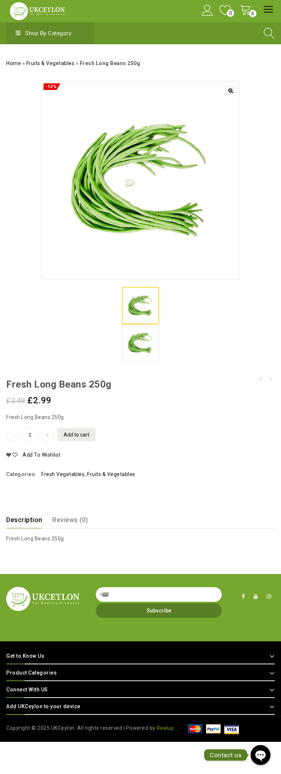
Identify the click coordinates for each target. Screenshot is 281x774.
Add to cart (76, 435)
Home (13, 63)
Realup (165, 728)
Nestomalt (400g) (260, 379)
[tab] (28, 519)
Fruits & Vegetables (50, 63)
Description (24, 520)
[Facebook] (243, 596)
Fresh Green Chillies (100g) (270, 379)
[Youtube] (256, 596)
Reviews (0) (70, 520)
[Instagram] (269, 596)
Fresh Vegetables (63, 474)
